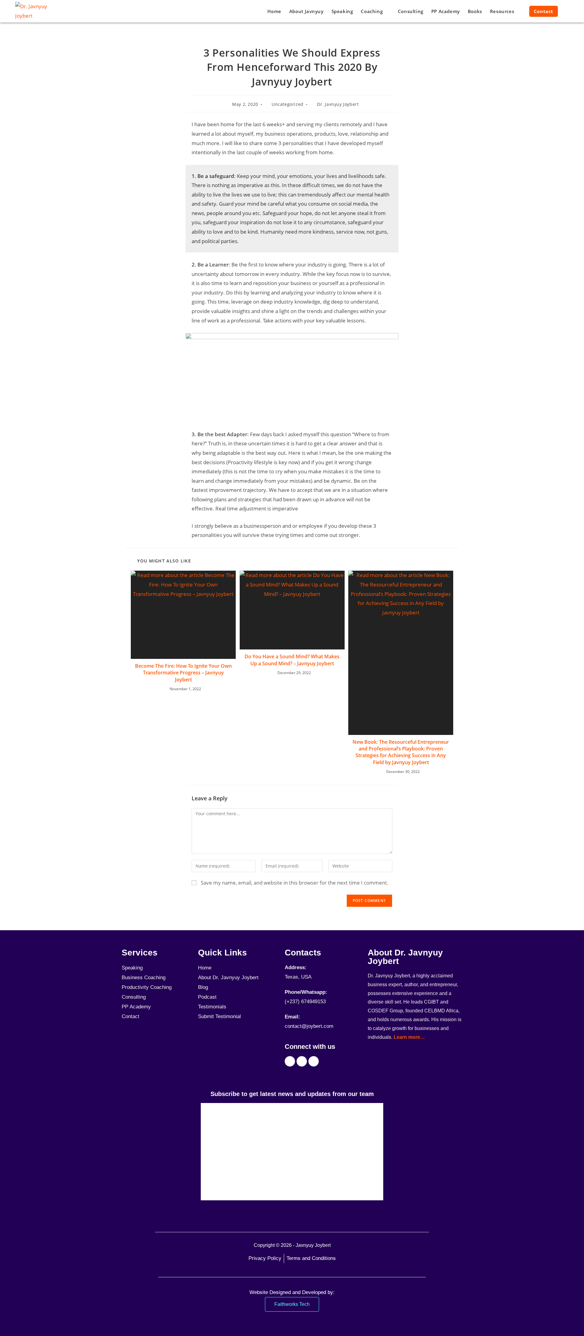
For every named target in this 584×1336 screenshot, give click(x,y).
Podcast (207, 997)
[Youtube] (302, 1061)
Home (204, 968)
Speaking (132, 968)
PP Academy (136, 1007)
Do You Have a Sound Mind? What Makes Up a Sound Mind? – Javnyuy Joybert (292, 659)
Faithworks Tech (292, 1304)
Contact (130, 1016)
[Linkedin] (313, 1061)
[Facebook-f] (290, 1061)
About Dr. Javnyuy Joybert (228, 977)
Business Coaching (143, 977)
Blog (203, 987)
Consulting (134, 997)
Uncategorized (288, 104)
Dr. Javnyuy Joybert (338, 104)
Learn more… (409, 1037)
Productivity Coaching (147, 987)
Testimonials (212, 1007)
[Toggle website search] (567, 11)
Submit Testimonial (219, 1016)
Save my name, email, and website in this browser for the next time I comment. (294, 882)
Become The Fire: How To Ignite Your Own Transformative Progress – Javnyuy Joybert (183, 673)
